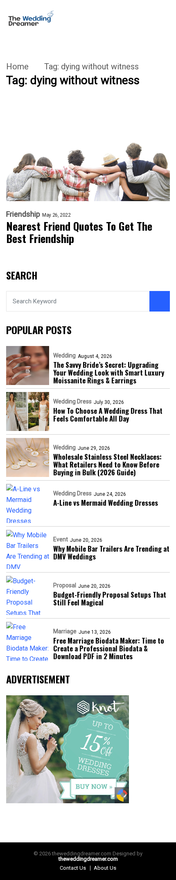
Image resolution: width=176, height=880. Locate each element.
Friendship (23, 214)
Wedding (64, 355)
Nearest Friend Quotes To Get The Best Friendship (79, 232)
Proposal (64, 585)
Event (60, 539)
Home (17, 66)
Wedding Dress (72, 401)
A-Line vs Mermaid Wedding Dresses (105, 502)
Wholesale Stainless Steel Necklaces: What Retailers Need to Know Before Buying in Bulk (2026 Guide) (107, 464)
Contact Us (73, 868)
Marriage (65, 631)
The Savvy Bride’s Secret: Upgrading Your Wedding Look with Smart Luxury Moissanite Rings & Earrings (108, 372)
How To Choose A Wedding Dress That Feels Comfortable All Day (107, 414)
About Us (105, 868)
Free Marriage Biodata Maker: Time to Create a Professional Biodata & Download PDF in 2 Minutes (108, 648)
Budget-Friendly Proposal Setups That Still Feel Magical (109, 598)
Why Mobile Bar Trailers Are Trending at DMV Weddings (111, 552)
